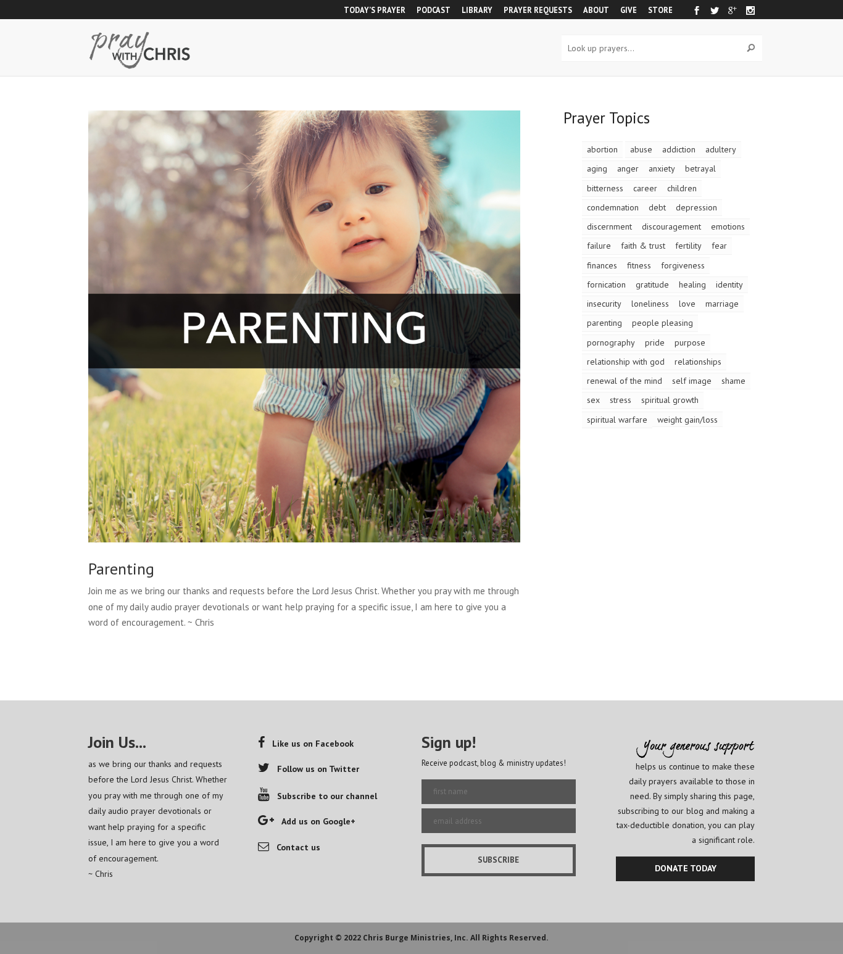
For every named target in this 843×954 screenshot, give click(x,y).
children (682, 188)
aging (597, 168)
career (645, 188)
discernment (609, 226)
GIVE (628, 10)
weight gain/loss (687, 419)
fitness (639, 265)
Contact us (298, 847)
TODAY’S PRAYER (374, 10)
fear (719, 245)
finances (602, 265)
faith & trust (643, 245)
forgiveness (683, 265)
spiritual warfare (617, 419)
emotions (728, 226)
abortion (602, 149)
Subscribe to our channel (327, 796)
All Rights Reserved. (509, 937)
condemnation (613, 207)
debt (657, 207)
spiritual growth (670, 399)
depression (696, 207)
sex (593, 399)
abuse (641, 149)
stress (620, 399)
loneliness (650, 303)
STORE (660, 10)
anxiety (662, 168)
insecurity (604, 303)
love (687, 303)
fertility (688, 245)
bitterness (605, 188)
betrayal (700, 168)
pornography (611, 342)
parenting (604, 322)
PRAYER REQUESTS (538, 10)
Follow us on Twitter (318, 768)
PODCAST (434, 10)
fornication (606, 284)
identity (729, 284)
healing (692, 284)
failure (599, 245)
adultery (720, 149)
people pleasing (662, 322)
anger (628, 168)
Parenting (121, 568)
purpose (690, 342)
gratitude (652, 284)
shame (733, 380)
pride (655, 342)
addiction (679, 149)
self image (692, 380)
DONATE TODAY (685, 868)
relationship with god (626, 361)
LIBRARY (477, 10)
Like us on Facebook (313, 743)
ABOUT (596, 10)
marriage (722, 303)
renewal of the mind (624, 380)
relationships (698, 361)
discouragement (671, 226)
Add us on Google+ (318, 821)
